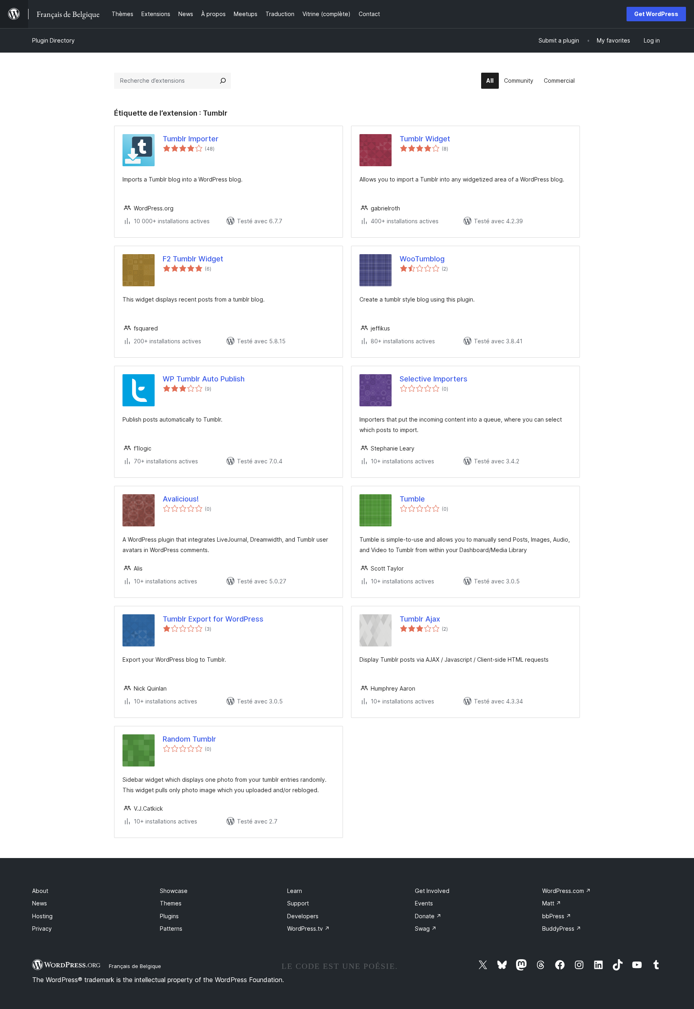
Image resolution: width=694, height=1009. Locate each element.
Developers (302, 916)
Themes (171, 903)
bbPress (556, 916)
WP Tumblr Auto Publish (204, 379)
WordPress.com (566, 890)
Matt (551, 903)
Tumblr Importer (190, 139)
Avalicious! (181, 499)
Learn (294, 890)
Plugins (169, 916)
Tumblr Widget (425, 139)
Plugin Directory (53, 40)
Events (424, 903)
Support (298, 903)
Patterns (171, 928)
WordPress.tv (308, 928)
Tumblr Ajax (420, 619)
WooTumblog (422, 259)
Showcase (174, 890)
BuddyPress (561, 928)
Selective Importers (433, 379)
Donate (428, 916)
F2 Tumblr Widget (193, 259)
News (39, 903)
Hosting (42, 916)
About (40, 890)
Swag (426, 928)
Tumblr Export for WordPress (213, 619)
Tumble (412, 499)
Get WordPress (656, 13)
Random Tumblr (189, 739)
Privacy (42, 928)
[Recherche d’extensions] (223, 81)
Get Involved (432, 890)
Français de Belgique (135, 966)
